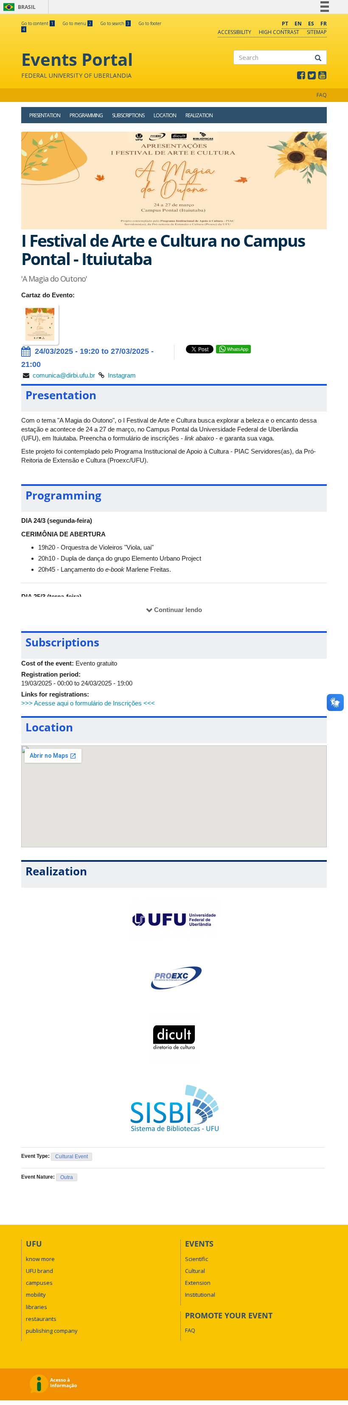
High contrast (279, 32)
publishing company (52, 1330)
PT (285, 23)
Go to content (37, 23)
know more (40, 1259)
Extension (197, 1283)
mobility (36, 1294)
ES (311, 23)
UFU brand (39, 1271)
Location (165, 115)
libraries (36, 1307)
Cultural (195, 1271)
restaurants (41, 1319)
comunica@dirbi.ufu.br (64, 375)
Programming (86, 115)
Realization (199, 115)
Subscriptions (128, 115)
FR (323, 23)
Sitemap (317, 32)
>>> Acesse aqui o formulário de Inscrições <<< (88, 703)
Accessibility (234, 32)
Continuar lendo (178, 609)
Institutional (200, 1294)
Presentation (44, 115)
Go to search (114, 23)
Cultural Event (71, 1157)
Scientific (196, 1259)
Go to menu (76, 23)
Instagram (122, 375)
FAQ (322, 95)
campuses (39, 1283)
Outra (66, 1177)
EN (298, 23)
